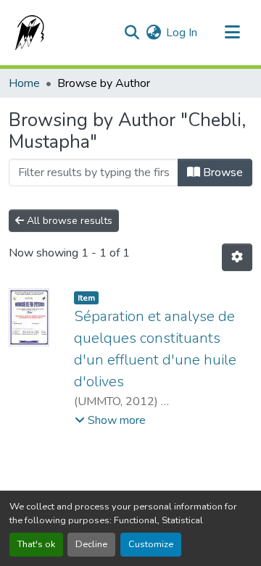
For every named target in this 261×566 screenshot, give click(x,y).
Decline (91, 544)
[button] (27, 32)
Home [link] (24, 83)
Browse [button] (221, 172)
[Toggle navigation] (232, 32)
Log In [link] (181, 33)
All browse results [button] (68, 221)
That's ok (36, 544)
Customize (150, 544)
